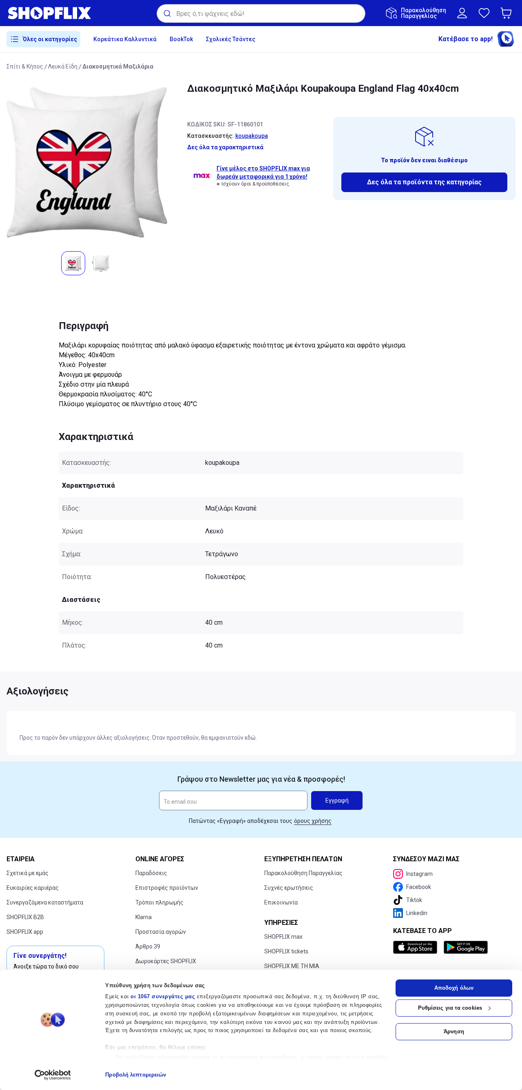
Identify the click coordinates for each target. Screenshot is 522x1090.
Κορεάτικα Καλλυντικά (125, 39)
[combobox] (261, 13)
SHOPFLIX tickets (286, 951)
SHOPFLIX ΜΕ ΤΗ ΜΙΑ (291, 966)
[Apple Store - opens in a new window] (416, 947)
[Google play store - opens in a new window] (465, 947)
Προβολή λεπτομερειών (135, 1075)
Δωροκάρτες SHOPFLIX (165, 961)
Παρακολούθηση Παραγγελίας (303, 873)
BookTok (181, 39)
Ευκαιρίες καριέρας (33, 887)
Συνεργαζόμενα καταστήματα (45, 902)
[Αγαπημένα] (484, 13)
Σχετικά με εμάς (28, 873)
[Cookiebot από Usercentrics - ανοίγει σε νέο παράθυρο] (52, 1075)
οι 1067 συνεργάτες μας (162, 996)
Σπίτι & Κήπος (25, 66)
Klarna (143, 917)
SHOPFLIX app (25, 932)
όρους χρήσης (313, 821)
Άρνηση (454, 1031)
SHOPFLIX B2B (25, 917)
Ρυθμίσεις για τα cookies (450, 1008)
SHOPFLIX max (283, 936)
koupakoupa (251, 136)
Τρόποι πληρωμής (159, 902)
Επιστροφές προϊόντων (166, 887)
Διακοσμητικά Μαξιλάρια (117, 66)
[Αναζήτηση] (166, 13)
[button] (507, 13)
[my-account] (462, 13)
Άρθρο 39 (147, 946)
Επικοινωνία (281, 902)
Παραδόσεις (151, 873)
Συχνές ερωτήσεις (288, 887)
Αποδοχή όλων (453, 988)
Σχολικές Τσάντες (230, 39)
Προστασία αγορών (160, 932)
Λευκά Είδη (62, 66)
